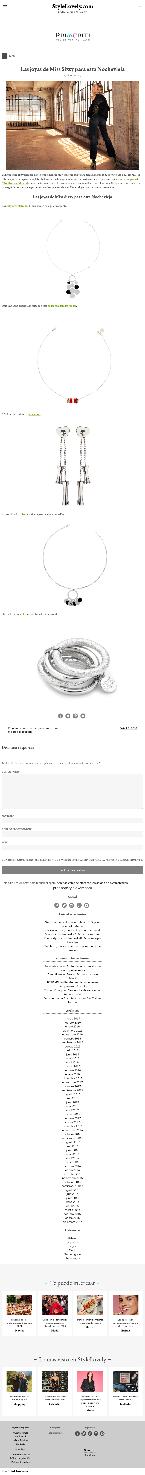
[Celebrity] (55, 1390)
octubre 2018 (72, 1038)
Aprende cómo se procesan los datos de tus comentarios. (92, 882)
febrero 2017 (72, 1118)
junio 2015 (72, 1198)
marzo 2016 (72, 1162)
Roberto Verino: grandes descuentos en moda (72, 930)
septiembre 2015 (72, 1186)
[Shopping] (19, 1390)
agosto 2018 (72, 1046)
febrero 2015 (72, 1214)
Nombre (8, 816)
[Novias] (19, 1314)
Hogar (72, 1246)
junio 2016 (72, 1150)
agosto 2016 (72, 1142)
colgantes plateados (17, 206)
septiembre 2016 (72, 1138)
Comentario (11, 772)
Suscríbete (90, 1455)
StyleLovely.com (72, 7)
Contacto (20, 1444)
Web (4, 842)
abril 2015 (72, 1206)
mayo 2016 (72, 1154)
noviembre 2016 (72, 1130)
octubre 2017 (72, 1086)
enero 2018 (72, 1074)
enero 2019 (72, 1026)
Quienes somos (20, 1433)
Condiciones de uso (20, 1455)
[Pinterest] (79, 905)
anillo (23, 614)
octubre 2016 (72, 1134)
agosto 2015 (72, 1190)
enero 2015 (72, 1218)
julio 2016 (73, 1146)
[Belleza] (125, 1314)
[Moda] (55, 1314)
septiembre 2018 (72, 1042)
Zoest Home (54, 974)
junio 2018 (72, 1054)
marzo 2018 (72, 1066)
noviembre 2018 (72, 1034)
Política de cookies (20, 1462)
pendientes (34, 414)
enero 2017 (72, 1122)
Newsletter (90, 1450)
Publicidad (20, 1436)
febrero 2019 (72, 1022)
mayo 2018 (72, 1058)
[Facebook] (56, 905)
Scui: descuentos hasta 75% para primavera (72, 934)
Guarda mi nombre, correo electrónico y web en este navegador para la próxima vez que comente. (72, 860)
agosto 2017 (72, 1094)
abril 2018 (72, 1062)
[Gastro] (90, 1314)
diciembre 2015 (72, 1174)
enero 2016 (72, 1170)
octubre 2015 (72, 1182)
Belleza (72, 1238)
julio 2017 (73, 1098)
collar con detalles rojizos (62, 306)
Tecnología (73, 1258)
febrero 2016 (72, 1166)
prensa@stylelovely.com (72, 887)
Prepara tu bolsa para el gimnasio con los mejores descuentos (33, 729)
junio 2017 (72, 1102)
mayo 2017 (72, 1106)
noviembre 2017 (72, 1082)
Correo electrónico (17, 829)
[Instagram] (71, 905)
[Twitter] (64, 905)
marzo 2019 (72, 1018)
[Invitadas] (125, 1390)
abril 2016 (72, 1158)
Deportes (72, 1242)
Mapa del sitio (21, 1440)
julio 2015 (73, 1194)
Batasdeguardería (55, 998)
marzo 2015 (72, 1210)
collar (22, 514)
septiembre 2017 (72, 1090)
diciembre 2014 (72, 1222)
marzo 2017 (72, 1114)
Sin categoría (72, 1254)
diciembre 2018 (72, 1030)
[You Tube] (86, 905)
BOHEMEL (53, 982)
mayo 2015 (72, 1202)
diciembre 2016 (72, 1126)
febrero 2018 (72, 1070)
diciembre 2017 (72, 1078)
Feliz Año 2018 (128, 728)
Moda (72, 1250)
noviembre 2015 (72, 1178)
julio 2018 (73, 1050)
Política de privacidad (20, 1458)
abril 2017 (72, 1110)
